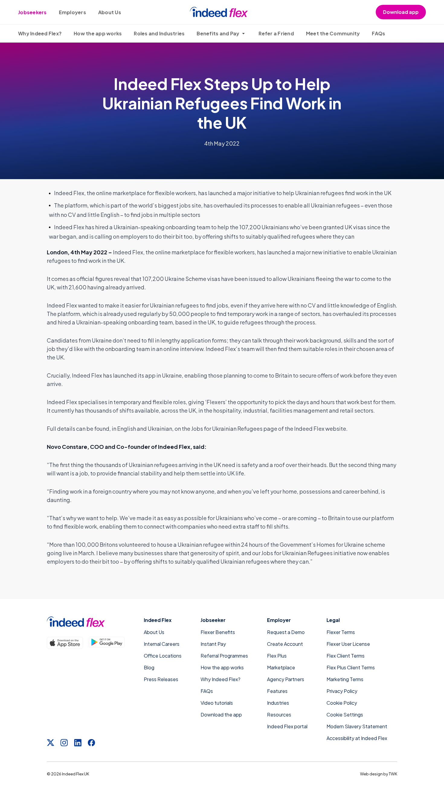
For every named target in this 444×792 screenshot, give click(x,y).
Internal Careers (161, 644)
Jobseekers (32, 12)
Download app (401, 12)
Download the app (221, 714)
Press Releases (161, 679)
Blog (149, 667)
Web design (371, 773)
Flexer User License (348, 644)
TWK (393, 773)
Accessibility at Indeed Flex (357, 738)
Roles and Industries (159, 33)
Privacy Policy (342, 691)
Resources (279, 714)
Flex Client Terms (346, 655)
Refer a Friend (276, 33)
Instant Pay (213, 644)
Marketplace (281, 667)
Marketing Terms (345, 679)
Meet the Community (333, 33)
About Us (109, 12)
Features (277, 691)
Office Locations (163, 655)
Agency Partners (285, 679)
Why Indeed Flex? (40, 33)
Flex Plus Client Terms (351, 667)
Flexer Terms (341, 632)
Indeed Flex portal (287, 726)
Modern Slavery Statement (357, 726)
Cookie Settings (345, 714)
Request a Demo (286, 632)
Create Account (285, 644)
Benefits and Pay (218, 33)
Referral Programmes (224, 655)
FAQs (378, 33)
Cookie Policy (342, 703)
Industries (278, 703)
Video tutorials (217, 703)
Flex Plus (277, 655)
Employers (72, 12)
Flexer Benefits (218, 632)
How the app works (98, 33)
